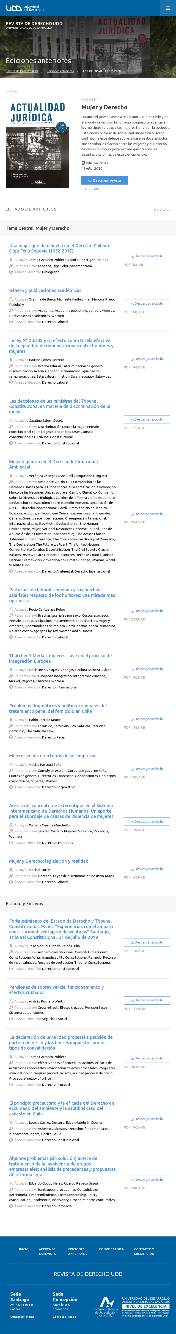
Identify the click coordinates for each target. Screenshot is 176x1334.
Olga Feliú (60, 266)
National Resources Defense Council (70, 529)
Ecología (15, 513)
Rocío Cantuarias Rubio (47, 609)
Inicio (24, 1249)
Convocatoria (111, 1249)
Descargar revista (106, 180)
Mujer (36, 529)
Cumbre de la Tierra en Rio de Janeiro (85, 498)
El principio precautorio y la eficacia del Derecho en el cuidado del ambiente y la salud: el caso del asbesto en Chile (61, 1108)
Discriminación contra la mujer (62, 427)
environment (87, 513)
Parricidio (16, 731)
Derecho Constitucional (60, 443)
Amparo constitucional (56, 952)
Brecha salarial (49, 366)
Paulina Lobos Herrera (46, 360)
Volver (12, 91)
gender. (94, 310)
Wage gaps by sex (44, 631)
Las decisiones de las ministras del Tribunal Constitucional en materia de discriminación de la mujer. (59, 406)
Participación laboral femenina (90, 626)
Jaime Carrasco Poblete (47, 260)
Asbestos (59, 1129)
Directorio (65, 776)
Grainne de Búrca (42, 299)
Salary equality (82, 376)
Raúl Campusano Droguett (86, 476)
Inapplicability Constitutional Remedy (72, 957)
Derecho (45, 876)
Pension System (97, 1007)
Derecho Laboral (55, 322)
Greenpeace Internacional (43, 518)
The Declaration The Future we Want (38, 544)
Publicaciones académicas (29, 316)
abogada (44, 266)
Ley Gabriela (80, 726)
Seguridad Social (54, 1019)
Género (15, 518)
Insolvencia (41, 1200)
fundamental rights (24, 1134)
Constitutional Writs (25, 957)
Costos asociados (95, 615)
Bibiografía (50, 272)
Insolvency (60, 1200)
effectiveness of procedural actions (66, 1063)
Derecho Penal (54, 737)
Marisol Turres (40, 870)
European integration (55, 676)
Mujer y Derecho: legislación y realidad (48, 861)
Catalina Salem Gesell (46, 420)
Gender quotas (86, 776)
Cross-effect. (48, 1007)
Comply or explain (52, 770)
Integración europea (89, 676)
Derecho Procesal (56, 1085)
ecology (30, 513)
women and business (75, 631)
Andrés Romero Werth (47, 1001)
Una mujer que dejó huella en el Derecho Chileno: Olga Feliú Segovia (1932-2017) (59, 248)
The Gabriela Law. (40, 731)
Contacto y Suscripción (144, 1251)
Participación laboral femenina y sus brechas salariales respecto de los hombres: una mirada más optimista (62, 595)
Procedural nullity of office (30, 1078)
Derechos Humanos (57, 843)
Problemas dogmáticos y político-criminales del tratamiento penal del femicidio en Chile (58, 708)
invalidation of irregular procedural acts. (40, 1073)
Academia (45, 310)
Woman (98, 560)
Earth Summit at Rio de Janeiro (82, 508)
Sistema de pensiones (26, 1012)
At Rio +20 (63, 482)
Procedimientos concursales (92, 1200)
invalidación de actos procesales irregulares (81, 1068)
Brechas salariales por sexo (59, 615)
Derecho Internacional (92, 571)
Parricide (98, 726)
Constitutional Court (91, 952)
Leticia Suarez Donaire (46, 1122)
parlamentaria (80, 266)
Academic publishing (71, 310)
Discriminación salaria (26, 371)
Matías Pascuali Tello (45, 765)
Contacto (17, 1316)
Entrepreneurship (72, 1195)
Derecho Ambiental (57, 571)
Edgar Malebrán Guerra (84, 1122)
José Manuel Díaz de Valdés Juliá (54, 946)
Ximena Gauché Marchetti (49, 825)
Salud (57, 1134)
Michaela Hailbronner (74, 299)
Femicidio (61, 726)
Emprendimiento (42, 1195)
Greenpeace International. (86, 518)
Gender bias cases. (66, 432)
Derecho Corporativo (58, 787)
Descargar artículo (148, 256)
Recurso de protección (55, 962)
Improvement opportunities (74, 621)
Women (57, 316)
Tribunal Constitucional (54, 437)
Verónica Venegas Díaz (47, 476)
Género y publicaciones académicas (45, 290)
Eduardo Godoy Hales (45, 1183)
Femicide (45, 726)
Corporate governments (87, 770)
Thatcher (43, 681)
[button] (168, 8)
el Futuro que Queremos (56, 513)
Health (46, 1134)
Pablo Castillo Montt (45, 720)
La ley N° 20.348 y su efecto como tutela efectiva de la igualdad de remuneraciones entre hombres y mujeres (61, 346)
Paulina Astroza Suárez (93, 670)
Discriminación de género (82, 366)
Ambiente (46, 482)
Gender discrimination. (63, 371)
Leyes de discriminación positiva (78, 876)
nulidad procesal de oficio (93, 1073)
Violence (85, 831)
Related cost (19, 631)
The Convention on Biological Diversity (83, 539)
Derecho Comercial (57, 1206)
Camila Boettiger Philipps (88, 260)
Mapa (30, 1316)
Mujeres (108, 310)
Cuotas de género (23, 776)
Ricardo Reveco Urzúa (80, 1183)
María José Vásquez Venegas (51, 670)
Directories (47, 776)
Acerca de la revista (47, 1251)
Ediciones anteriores (60, 71)
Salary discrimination (53, 376)
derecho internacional (39, 508)
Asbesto (44, 1129)
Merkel (14, 681)
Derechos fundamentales (88, 1129)
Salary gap (103, 376)
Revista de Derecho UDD (34, 25)
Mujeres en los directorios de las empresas (52, 755)
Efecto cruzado (71, 1007)
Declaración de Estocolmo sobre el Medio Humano (48, 503)
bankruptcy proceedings (57, 1189)
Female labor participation (30, 621)
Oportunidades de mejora (45, 626)
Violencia (101, 831)
